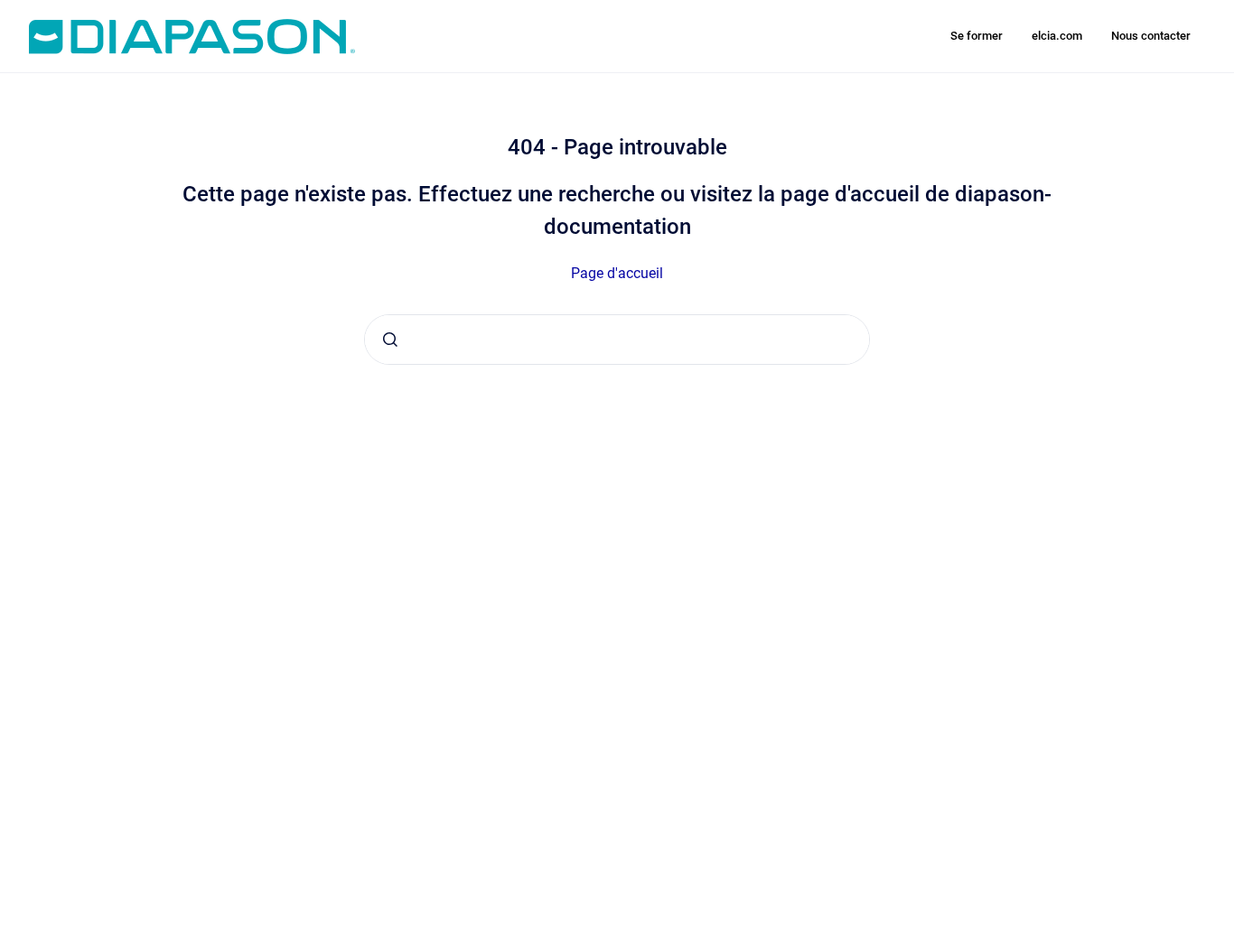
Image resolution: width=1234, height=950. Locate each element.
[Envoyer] (390, 339)
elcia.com (1057, 35)
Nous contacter (1151, 35)
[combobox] (617, 339)
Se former (976, 35)
